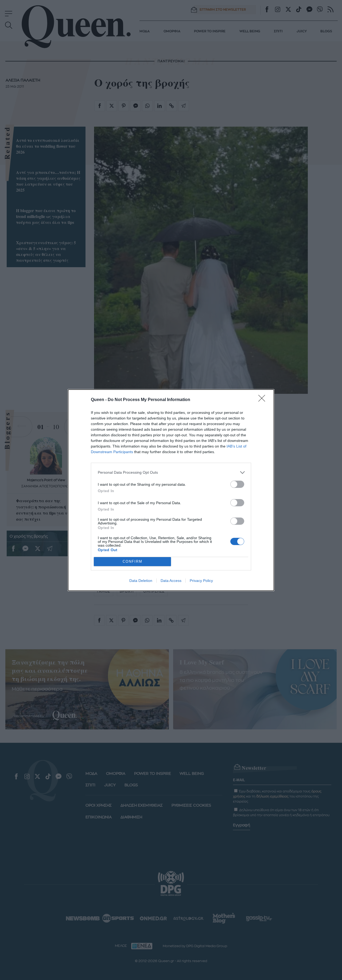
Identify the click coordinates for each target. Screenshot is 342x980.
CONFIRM (132, 561)
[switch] (237, 484)
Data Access (171, 580)
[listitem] (171, 472)
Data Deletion (140, 580)
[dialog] (171, 490)
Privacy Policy (201, 580)
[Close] (263, 400)
